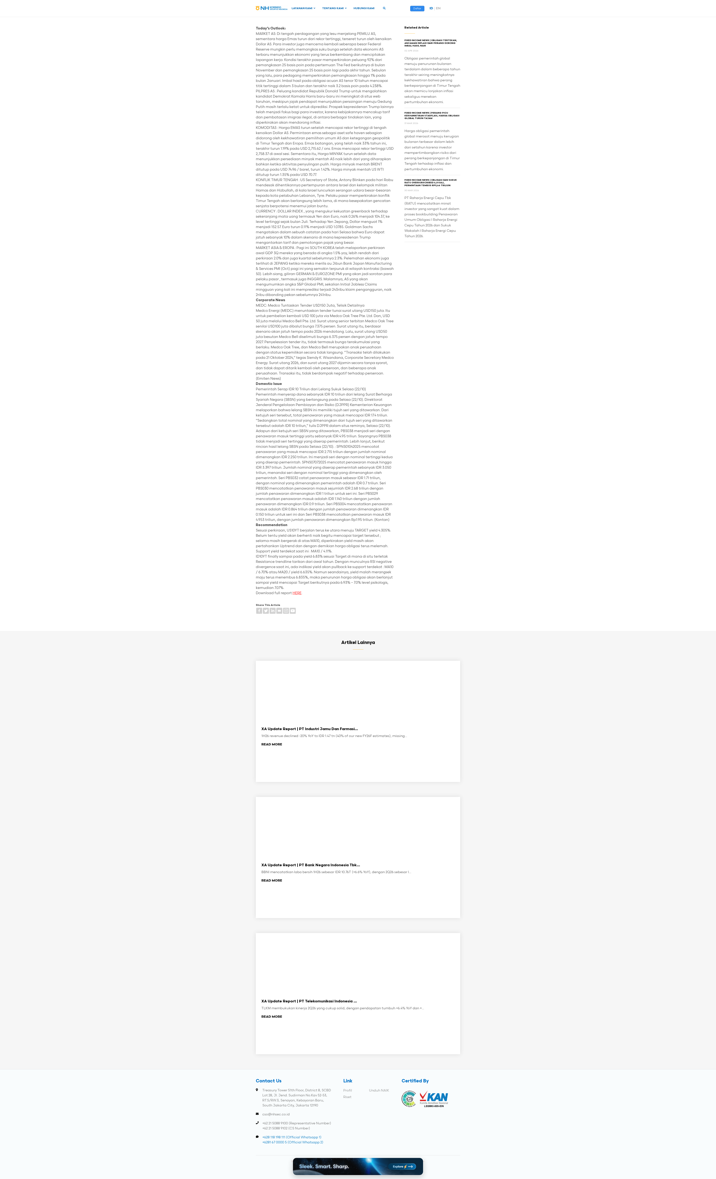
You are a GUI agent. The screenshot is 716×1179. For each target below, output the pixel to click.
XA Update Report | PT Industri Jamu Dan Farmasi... (309, 729)
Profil (347, 1090)
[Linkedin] (273, 611)
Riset (347, 1097)
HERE (297, 593)
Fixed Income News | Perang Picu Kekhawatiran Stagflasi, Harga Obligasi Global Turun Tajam (431, 116)
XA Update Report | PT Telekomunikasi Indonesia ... (309, 1001)
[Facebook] (259, 611)
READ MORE (271, 744)
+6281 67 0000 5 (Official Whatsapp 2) (292, 1142)
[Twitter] (266, 611)
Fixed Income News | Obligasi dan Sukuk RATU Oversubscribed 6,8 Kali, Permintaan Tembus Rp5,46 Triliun (430, 183)
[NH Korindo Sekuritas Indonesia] (272, 9)
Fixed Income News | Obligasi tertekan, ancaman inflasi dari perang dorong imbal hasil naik (430, 43)
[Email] (279, 611)
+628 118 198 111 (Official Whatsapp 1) (291, 1137)
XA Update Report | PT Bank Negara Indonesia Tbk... (310, 865)
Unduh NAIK (379, 1090)
